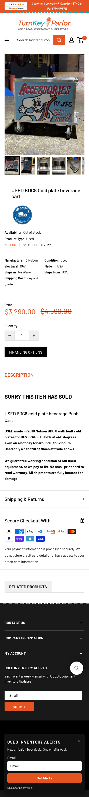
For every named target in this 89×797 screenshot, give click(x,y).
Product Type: (15, 239)
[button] (76, 668)
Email (11, 758)
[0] (81, 40)
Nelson (10, 245)
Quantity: (11, 326)
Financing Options (25, 352)
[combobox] (33, 40)
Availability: (14, 232)
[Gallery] (44, 115)
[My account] (71, 39)
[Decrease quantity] (9, 335)
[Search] (59, 40)
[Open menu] (7, 40)
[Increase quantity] (34, 335)
